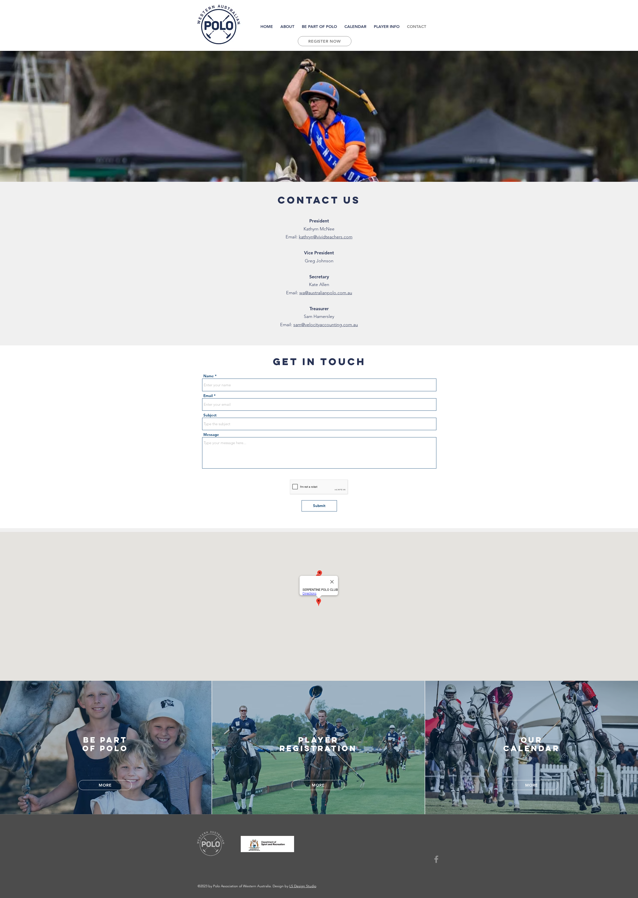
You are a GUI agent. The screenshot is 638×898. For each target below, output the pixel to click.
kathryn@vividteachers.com (325, 237)
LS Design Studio (302, 886)
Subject (210, 415)
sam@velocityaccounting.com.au (325, 324)
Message (211, 434)
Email (208, 396)
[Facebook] (436, 859)
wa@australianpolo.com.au (325, 293)
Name (208, 376)
